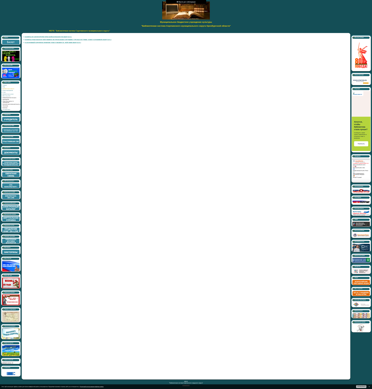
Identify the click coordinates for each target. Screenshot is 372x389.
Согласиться (361, 386)
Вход (197, 18)
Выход (193, 18)
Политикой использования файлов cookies (92, 386)
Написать (361, 144)
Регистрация (188, 18)
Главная (175, 18)
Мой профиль (181, 18)
